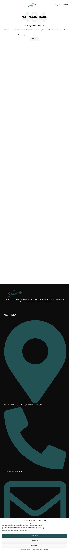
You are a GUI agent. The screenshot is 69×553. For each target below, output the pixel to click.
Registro (43, 5)
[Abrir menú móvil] (2, 5)
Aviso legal (46, 549)
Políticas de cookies (25, 549)
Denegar (34, 540)
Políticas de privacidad (36, 549)
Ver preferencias (34, 545)
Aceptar (34, 535)
